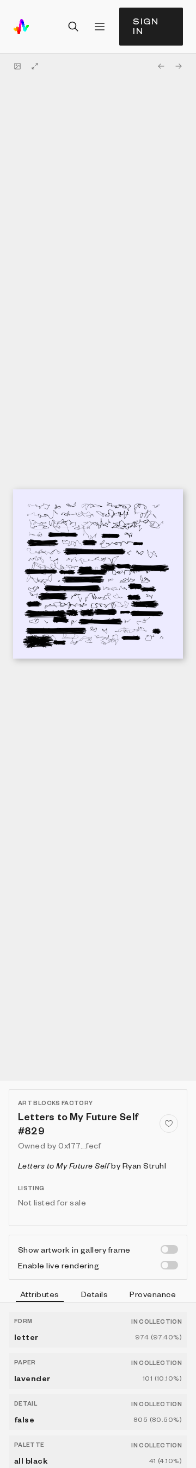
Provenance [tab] (153, 1294)
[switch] (169, 1249)
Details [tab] (94, 1294)
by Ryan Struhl (92, 1165)
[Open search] (73, 26)
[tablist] (98, 1295)
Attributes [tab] (39, 1294)
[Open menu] (99, 26)
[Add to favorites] (169, 1123)
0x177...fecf (79, 1145)
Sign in (146, 26)
